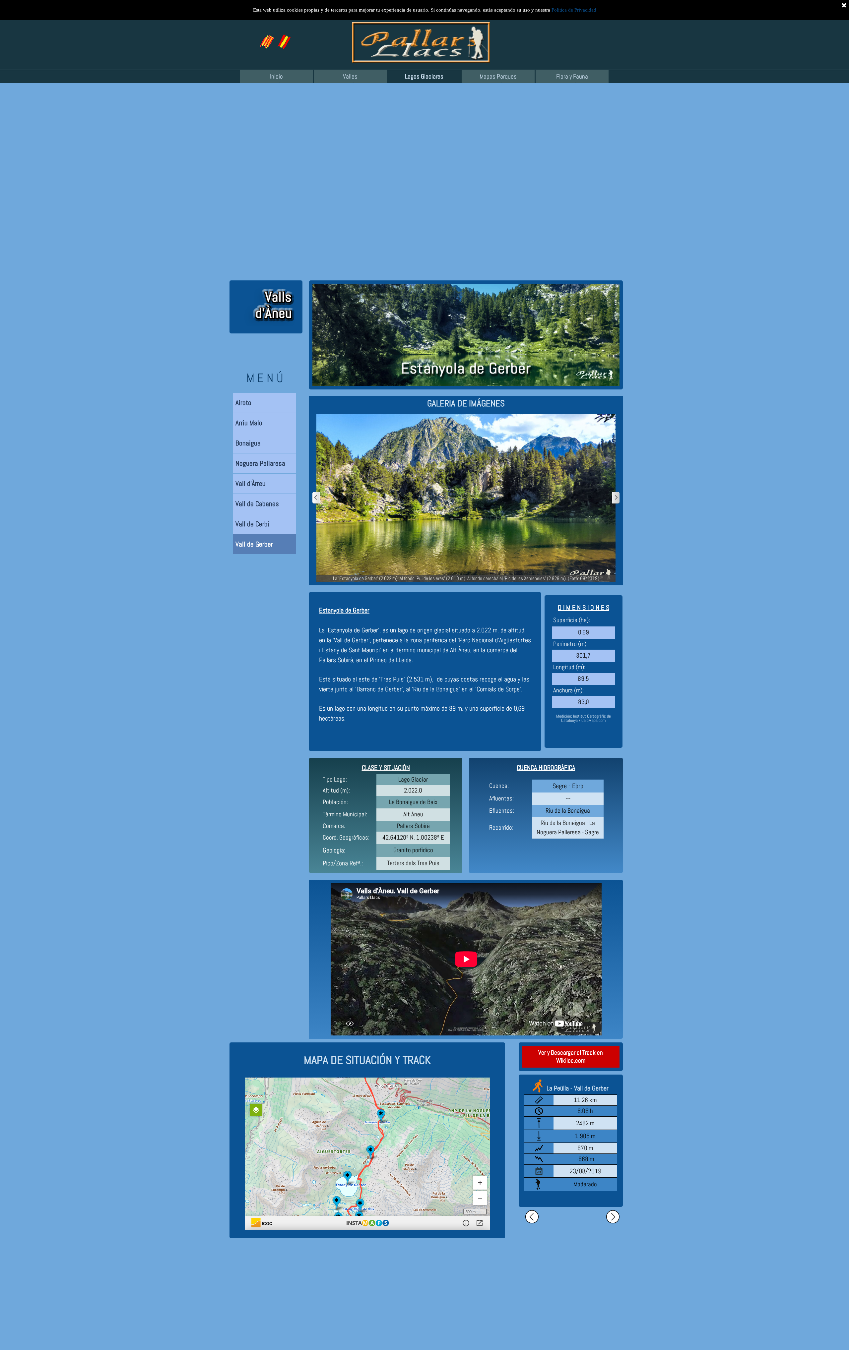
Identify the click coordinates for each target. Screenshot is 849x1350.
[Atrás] (316, 498)
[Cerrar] (844, 5)
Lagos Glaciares (424, 77)
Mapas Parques (498, 77)
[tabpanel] (466, 403)
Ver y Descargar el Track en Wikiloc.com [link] (570, 1057)
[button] (283, 37)
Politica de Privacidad (574, 10)
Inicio (276, 77)
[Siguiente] (616, 498)
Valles (350, 77)
